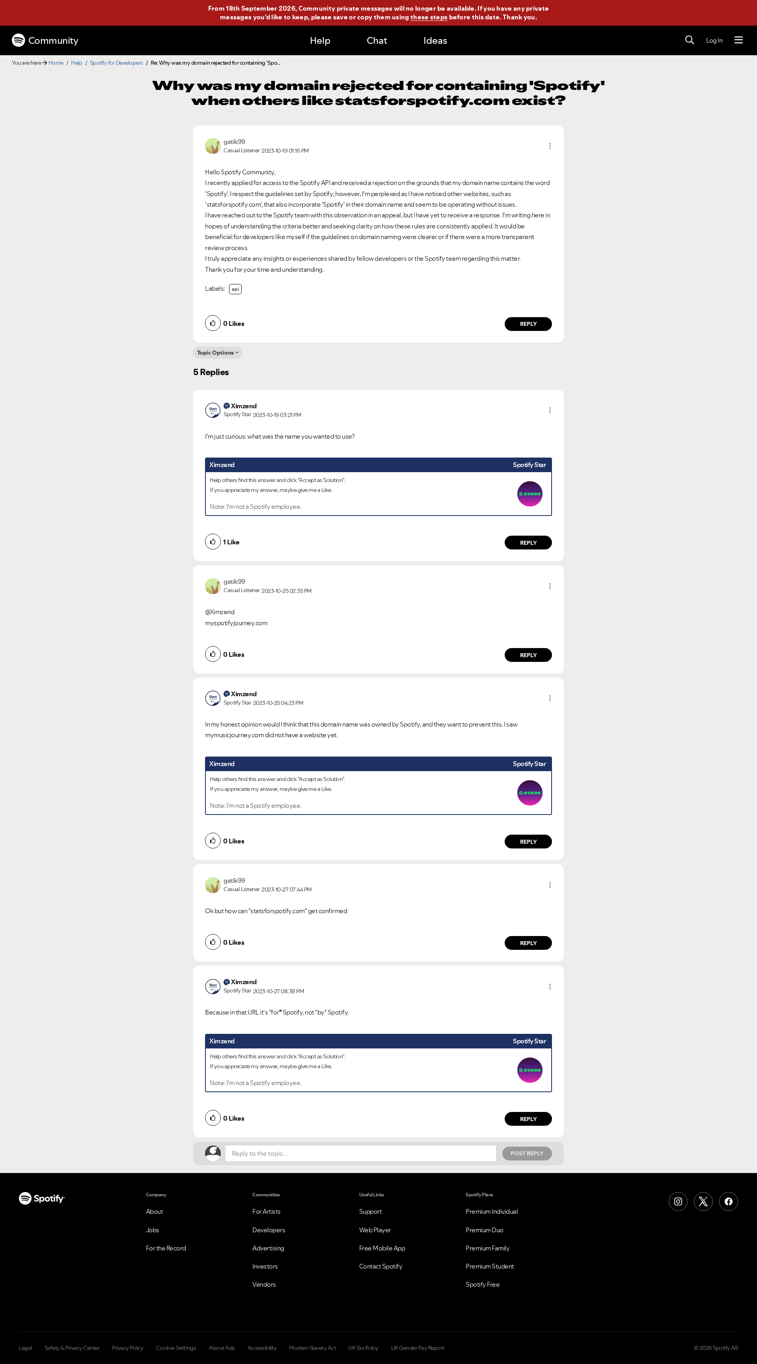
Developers (268, 1230)
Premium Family (487, 1248)
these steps (428, 17)
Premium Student (490, 1266)
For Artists (266, 1211)
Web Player (375, 1230)
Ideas (435, 40)
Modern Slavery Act (312, 1347)
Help (320, 40)
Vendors (264, 1284)
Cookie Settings (176, 1347)
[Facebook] (728, 1201)
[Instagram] (678, 1201)
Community (53, 40)
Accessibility (262, 1347)
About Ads (222, 1347)
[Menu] (738, 40)
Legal (25, 1347)
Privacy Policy (127, 1347)
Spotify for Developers (116, 63)
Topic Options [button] (215, 353)
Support (370, 1211)
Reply (528, 324)
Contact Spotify (381, 1266)
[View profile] (213, 145)
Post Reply (527, 1153)
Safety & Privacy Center (72, 1347)
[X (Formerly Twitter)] (703, 1201)
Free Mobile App (382, 1248)
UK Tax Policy (363, 1347)
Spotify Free (483, 1284)
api (235, 289)
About (154, 1211)
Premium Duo (484, 1230)
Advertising (268, 1248)
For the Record (166, 1248)
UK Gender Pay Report (417, 1347)
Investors (265, 1266)
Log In (714, 40)
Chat (377, 40)
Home (55, 63)
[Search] (689, 40)
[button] (550, 146)
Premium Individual (492, 1211)
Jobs (152, 1230)
